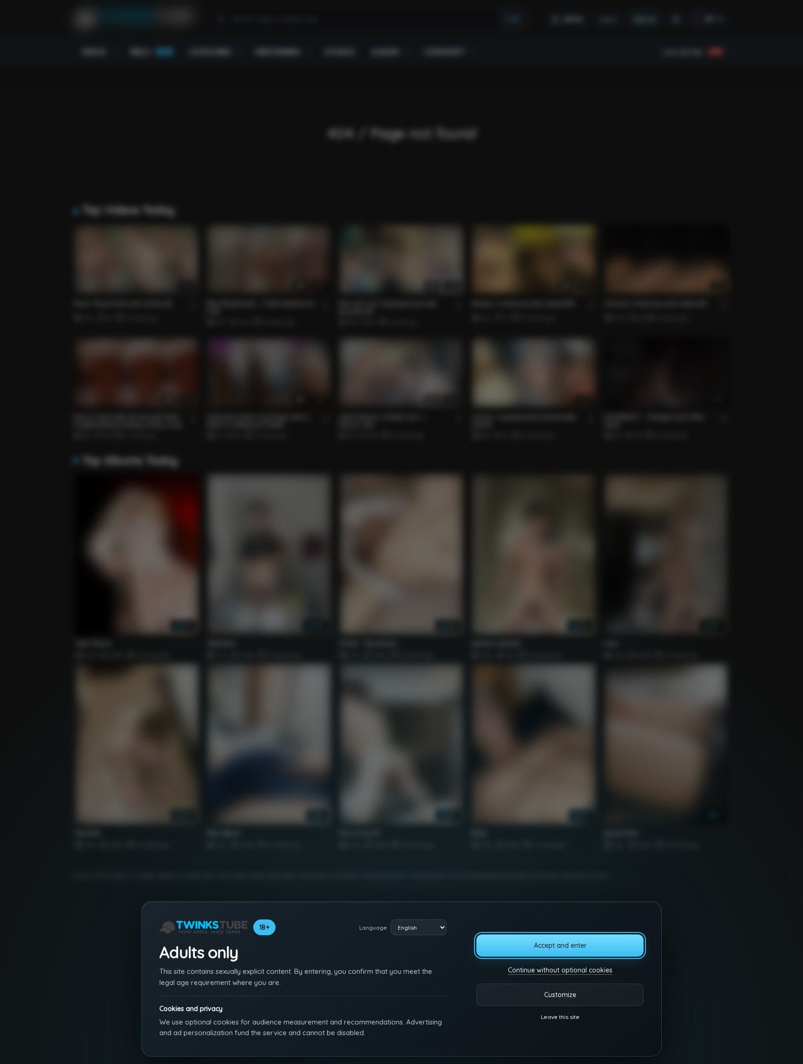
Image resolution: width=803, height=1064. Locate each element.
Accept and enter (560, 945)
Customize (560, 995)
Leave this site (560, 1016)
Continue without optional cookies (560, 970)
